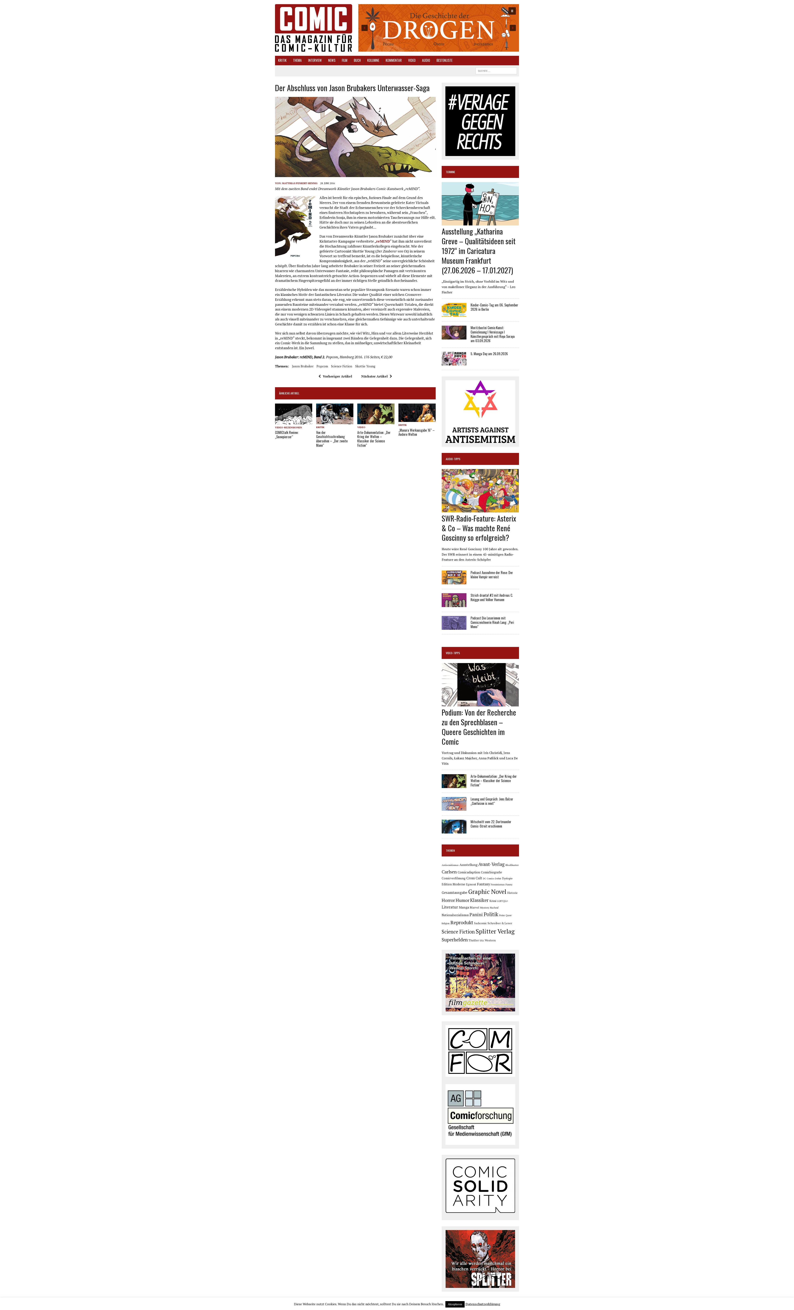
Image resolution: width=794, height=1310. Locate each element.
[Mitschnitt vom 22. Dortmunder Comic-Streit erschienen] (454, 831)
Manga (464, 907)
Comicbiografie (491, 872)
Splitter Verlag (495, 931)
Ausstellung (468, 864)
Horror (448, 900)
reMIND (383, 241)
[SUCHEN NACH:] (496, 70)
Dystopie (507, 878)
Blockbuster (512, 865)
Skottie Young (365, 366)
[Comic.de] (313, 28)
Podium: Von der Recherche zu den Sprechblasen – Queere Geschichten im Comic (479, 727)
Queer (509, 915)
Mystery (484, 907)
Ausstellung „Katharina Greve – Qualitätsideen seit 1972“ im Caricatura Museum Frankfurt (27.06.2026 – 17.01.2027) (478, 250)
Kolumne (373, 60)
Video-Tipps (453, 653)
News (331, 60)
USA (482, 940)
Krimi (492, 901)
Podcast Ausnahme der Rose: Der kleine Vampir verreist (492, 574)
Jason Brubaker (302, 366)
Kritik (282, 60)
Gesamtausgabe (454, 892)
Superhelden (455, 939)
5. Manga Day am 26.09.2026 (489, 353)
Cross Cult (474, 878)
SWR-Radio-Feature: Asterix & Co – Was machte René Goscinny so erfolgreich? (479, 528)
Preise (502, 915)
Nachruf (494, 907)
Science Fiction (341, 366)
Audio (426, 60)
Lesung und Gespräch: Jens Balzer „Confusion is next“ (492, 801)
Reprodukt (461, 922)
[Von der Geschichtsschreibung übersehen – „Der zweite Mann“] (334, 421)
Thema (297, 60)
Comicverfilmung (453, 878)
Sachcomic (480, 923)
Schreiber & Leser (500, 923)
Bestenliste (444, 60)
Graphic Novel (487, 892)
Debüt (498, 878)
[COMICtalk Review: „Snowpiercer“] (293, 421)
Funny (509, 884)
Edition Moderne (453, 884)
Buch (357, 60)
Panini (476, 914)
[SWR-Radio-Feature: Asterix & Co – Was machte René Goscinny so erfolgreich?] (480, 509)
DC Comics (488, 878)
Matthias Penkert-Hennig (300, 183)
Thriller (474, 940)
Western (490, 940)
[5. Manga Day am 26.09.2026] (454, 363)
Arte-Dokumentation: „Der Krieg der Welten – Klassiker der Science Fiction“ (374, 439)
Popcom (322, 366)
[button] (438, 28)
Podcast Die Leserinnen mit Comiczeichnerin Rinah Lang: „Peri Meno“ (492, 622)
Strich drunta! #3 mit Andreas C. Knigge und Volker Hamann (492, 597)
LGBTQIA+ (502, 901)
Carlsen (449, 872)
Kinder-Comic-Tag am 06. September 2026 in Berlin (494, 307)
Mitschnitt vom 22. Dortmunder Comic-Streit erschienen (491, 824)
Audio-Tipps (453, 459)
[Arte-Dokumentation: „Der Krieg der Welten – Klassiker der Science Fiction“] (376, 421)
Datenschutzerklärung (482, 1304)
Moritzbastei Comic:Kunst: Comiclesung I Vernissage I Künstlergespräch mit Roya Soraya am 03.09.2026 (493, 334)
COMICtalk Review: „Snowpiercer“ (286, 434)
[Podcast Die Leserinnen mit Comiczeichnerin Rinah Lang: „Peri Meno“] (454, 627)
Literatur (450, 907)
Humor (462, 900)
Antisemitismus (450, 865)
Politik (491, 914)
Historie (512, 893)
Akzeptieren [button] (455, 1304)
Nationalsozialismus (455, 915)
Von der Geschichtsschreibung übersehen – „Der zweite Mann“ (332, 439)
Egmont (471, 884)
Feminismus (498, 884)
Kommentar (394, 60)
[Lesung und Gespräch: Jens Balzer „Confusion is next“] (454, 808)
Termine (450, 172)
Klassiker (479, 900)
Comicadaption (469, 872)
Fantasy (483, 883)
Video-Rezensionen (288, 427)
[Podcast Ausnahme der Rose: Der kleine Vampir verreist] (454, 581)
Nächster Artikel (374, 376)
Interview (315, 60)
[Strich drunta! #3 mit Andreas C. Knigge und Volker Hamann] (454, 604)
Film (344, 60)
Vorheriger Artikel (337, 376)
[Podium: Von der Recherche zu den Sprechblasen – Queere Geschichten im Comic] (480, 703)
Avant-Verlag (491, 864)
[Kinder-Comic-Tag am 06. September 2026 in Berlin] (454, 314)
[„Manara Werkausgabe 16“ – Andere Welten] (417, 419)
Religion (446, 923)
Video (412, 60)
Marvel (474, 907)
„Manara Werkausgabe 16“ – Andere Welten (416, 432)
